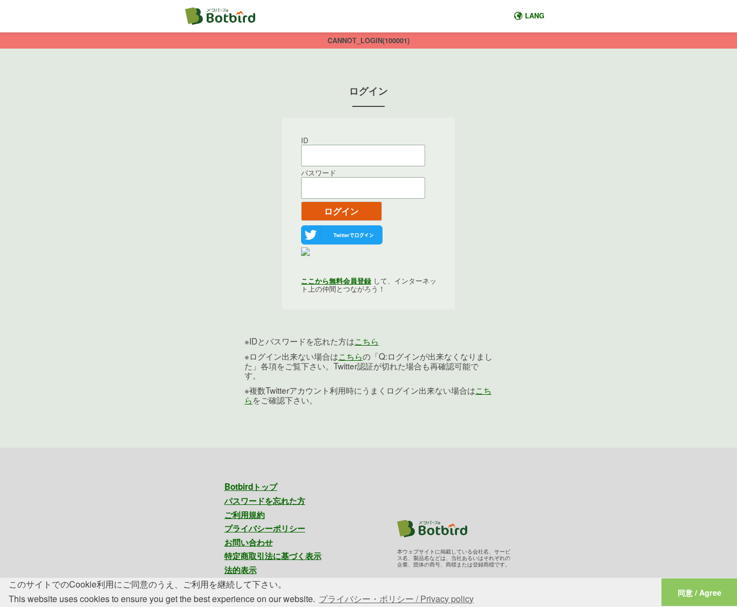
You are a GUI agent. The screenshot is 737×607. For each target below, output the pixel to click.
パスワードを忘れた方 (264, 501)
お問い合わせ (248, 542)
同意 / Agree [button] (699, 592)
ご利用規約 (244, 515)
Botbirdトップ (250, 487)
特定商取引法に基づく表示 (273, 556)
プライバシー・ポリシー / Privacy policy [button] (396, 598)
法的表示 (240, 570)
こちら (366, 341)
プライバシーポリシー (264, 528)
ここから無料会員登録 (336, 281)
